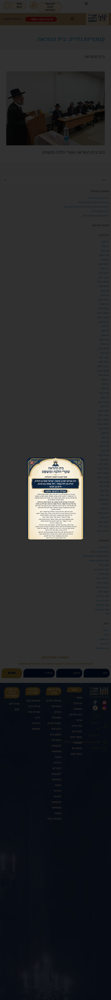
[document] (55, 500)
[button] (32, 463)
